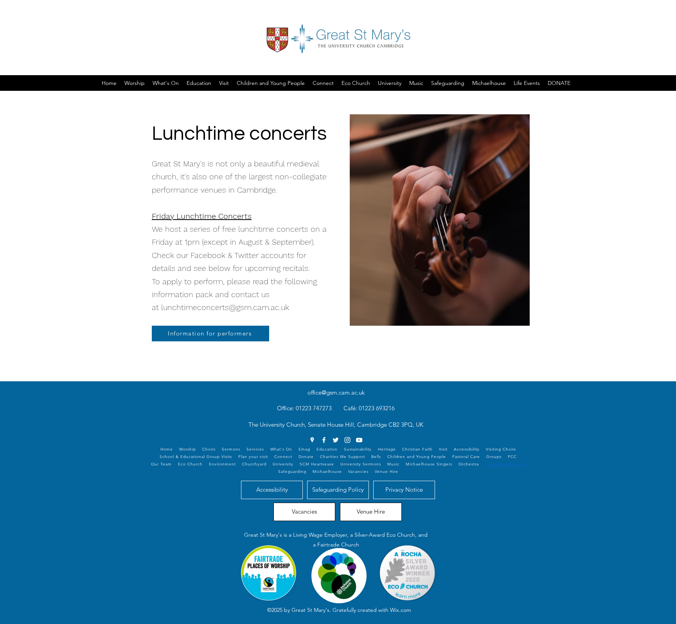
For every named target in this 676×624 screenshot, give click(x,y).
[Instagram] (347, 440)
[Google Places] (312, 440)
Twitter (246, 255)
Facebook (208, 255)
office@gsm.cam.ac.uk (336, 392)
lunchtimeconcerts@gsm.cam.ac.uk (225, 307)
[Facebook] (324, 440)
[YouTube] (359, 440)
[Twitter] (336, 440)
